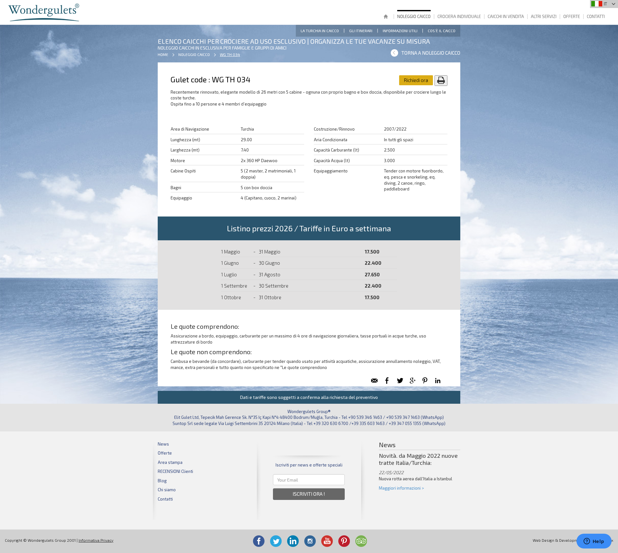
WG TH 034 (230, 54)
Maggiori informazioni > (401, 488)
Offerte (571, 16)
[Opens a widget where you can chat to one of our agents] (594, 542)
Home (385, 17)
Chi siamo (167, 489)
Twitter (276, 541)
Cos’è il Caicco (441, 30)
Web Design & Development (558, 540)
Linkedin (293, 541)
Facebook (259, 541)
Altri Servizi (544, 16)
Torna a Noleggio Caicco (430, 53)
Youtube (327, 541)
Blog (162, 480)
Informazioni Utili (400, 30)
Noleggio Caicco (414, 16)
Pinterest (344, 541)
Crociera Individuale (459, 16)
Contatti (596, 16)
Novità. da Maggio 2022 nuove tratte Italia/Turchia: (418, 459)
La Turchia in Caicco (320, 30)
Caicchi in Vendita (506, 16)
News (163, 444)
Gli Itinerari (360, 30)
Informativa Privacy (96, 540)
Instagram (310, 541)
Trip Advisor (361, 541)
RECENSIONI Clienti (175, 471)
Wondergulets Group (44, 12)
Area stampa (170, 462)
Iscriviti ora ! (309, 494)
